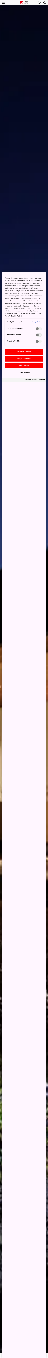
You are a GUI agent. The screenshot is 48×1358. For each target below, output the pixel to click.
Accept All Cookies (24, 359)
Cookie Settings (24, 372)
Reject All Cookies (24, 352)
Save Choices (24, 365)
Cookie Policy (16, 316)
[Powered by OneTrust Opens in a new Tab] (35, 380)
